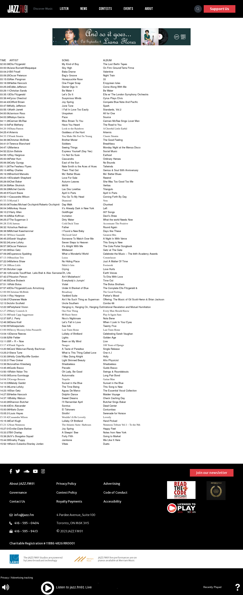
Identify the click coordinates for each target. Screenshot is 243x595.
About (149, 8)
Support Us (219, 9)
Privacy (5, 577)
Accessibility (112, 501)
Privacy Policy (66, 483)
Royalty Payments (69, 501)
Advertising (111, 483)
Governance (18, 492)
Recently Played (212, 587)
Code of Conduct (115, 492)
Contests (105, 8)
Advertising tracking (22, 577)
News (83, 8)
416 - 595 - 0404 (26, 523)
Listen (64, 8)
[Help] (237, 589)
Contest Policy (66, 492)
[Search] (198, 9)
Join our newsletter (211, 473)
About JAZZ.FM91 (22, 483)
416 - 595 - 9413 (26, 531)
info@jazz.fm (24, 515)
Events (128, 8)
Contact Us (17, 501)
